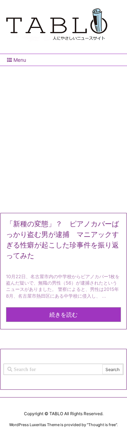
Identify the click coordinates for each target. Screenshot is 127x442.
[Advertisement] (63, 136)
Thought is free (102, 424)
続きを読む (63, 314)
